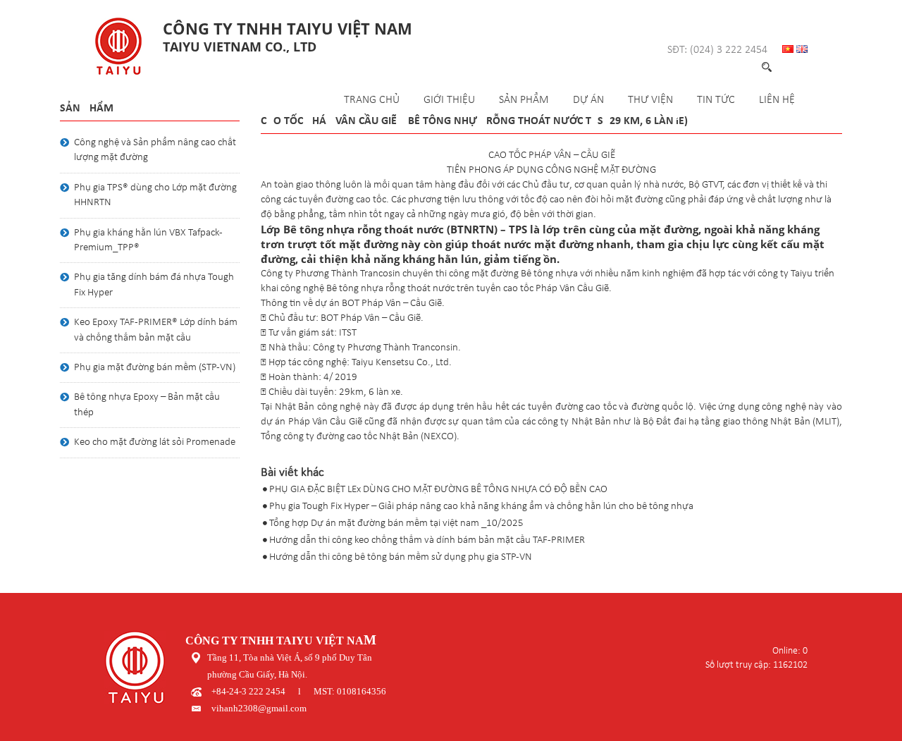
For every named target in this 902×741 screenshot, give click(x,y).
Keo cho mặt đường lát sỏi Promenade (154, 442)
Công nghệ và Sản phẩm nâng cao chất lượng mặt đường (155, 150)
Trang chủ (372, 100)
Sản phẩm (524, 100)
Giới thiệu (449, 100)
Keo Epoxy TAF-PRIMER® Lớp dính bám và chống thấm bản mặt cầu (155, 330)
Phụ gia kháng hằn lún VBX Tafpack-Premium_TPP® (148, 240)
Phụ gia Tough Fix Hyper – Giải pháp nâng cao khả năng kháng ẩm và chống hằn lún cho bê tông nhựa (481, 506)
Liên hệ (777, 100)
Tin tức (716, 100)
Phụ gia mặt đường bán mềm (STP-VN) (154, 367)
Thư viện (650, 100)
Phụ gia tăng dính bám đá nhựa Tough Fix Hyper (154, 285)
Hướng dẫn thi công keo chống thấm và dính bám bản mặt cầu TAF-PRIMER (427, 540)
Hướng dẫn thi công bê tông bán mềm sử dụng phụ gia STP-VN (400, 557)
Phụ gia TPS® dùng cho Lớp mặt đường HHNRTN (155, 195)
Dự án (588, 100)
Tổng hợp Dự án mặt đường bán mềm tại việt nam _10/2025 (396, 523)
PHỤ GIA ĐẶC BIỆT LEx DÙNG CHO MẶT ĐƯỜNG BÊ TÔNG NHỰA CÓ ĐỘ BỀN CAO (438, 489)
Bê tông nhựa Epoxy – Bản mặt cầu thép (147, 404)
